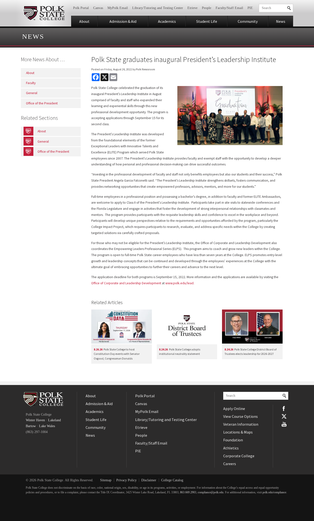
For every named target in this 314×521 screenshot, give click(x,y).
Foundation (233, 439)
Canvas (98, 8)
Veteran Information (240, 424)
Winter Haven (35, 420)
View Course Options (240, 416)
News (280, 21)
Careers (229, 463)
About (84, 21)
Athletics (231, 448)
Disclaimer (148, 480)
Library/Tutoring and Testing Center (157, 8)
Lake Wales (47, 426)
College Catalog (172, 480)
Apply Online (234, 408)
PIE (250, 8)
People (206, 8)
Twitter (284, 416)
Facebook (284, 408)
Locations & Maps (238, 432)
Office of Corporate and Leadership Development (126, 283)
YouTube (284, 424)
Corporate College (238, 455)
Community (248, 21)
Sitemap (105, 480)
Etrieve (192, 8)
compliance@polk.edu (210, 492)
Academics (167, 21)
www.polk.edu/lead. (179, 283)
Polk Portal (81, 8)
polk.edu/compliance (274, 492)
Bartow (31, 426)
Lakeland (54, 420)
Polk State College (43, 13)
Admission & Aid (122, 21)
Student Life (206, 21)
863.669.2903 (188, 492)
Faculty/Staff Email (229, 8)
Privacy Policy (126, 480)
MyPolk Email (117, 8)
